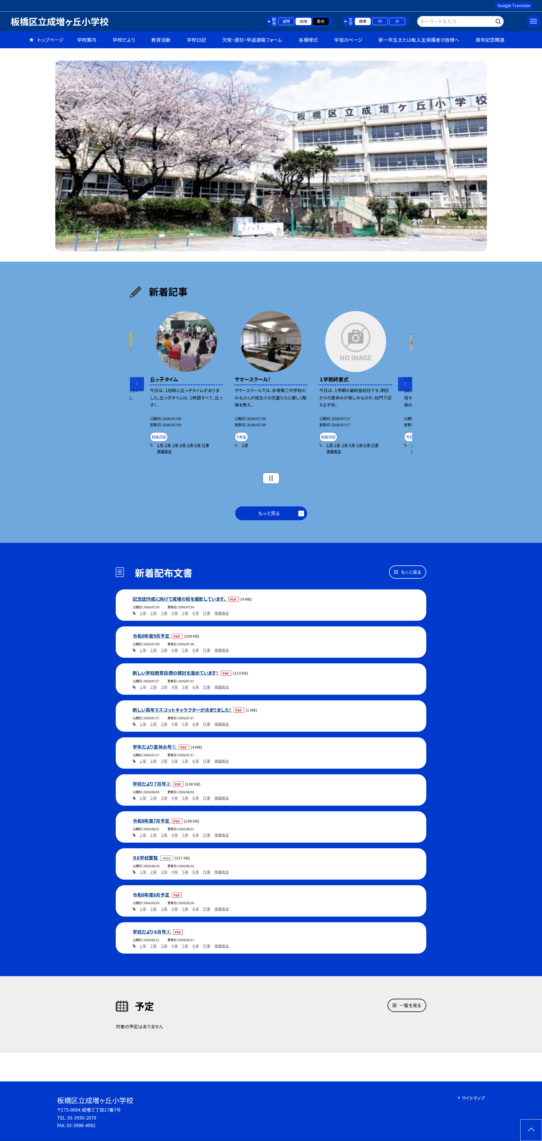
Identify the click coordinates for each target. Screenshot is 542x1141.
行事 (205, 445)
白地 (303, 21)
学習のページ (348, 39)
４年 (182, 445)
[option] (271, 156)
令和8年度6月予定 (152, 894)
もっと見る (269, 513)
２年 (167, 445)
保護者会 (164, 451)
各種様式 (308, 39)
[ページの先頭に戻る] (531, 1130)
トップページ (51, 39)
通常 (286, 21)
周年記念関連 (490, 39)
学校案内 (86, 39)
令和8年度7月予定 (152, 820)
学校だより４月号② (152, 931)
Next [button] (405, 384)
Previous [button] (137, 384)
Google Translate (513, 5)
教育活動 (161, 39)
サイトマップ (473, 1097)
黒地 (321, 21)
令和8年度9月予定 (152, 635)
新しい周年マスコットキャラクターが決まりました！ (182, 709)
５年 (190, 445)
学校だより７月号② (152, 783)
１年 (160, 445)
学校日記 (196, 39)
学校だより (124, 39)
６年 (197, 445)
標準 (363, 21)
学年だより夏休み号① (155, 746)
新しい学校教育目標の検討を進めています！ (176, 672)
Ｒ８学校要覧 (146, 857)
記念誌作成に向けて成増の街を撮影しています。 (180, 598)
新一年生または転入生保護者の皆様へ (419, 39)
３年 (175, 445)
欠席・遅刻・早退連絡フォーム (252, 39)
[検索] (499, 20)
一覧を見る (410, 1005)
